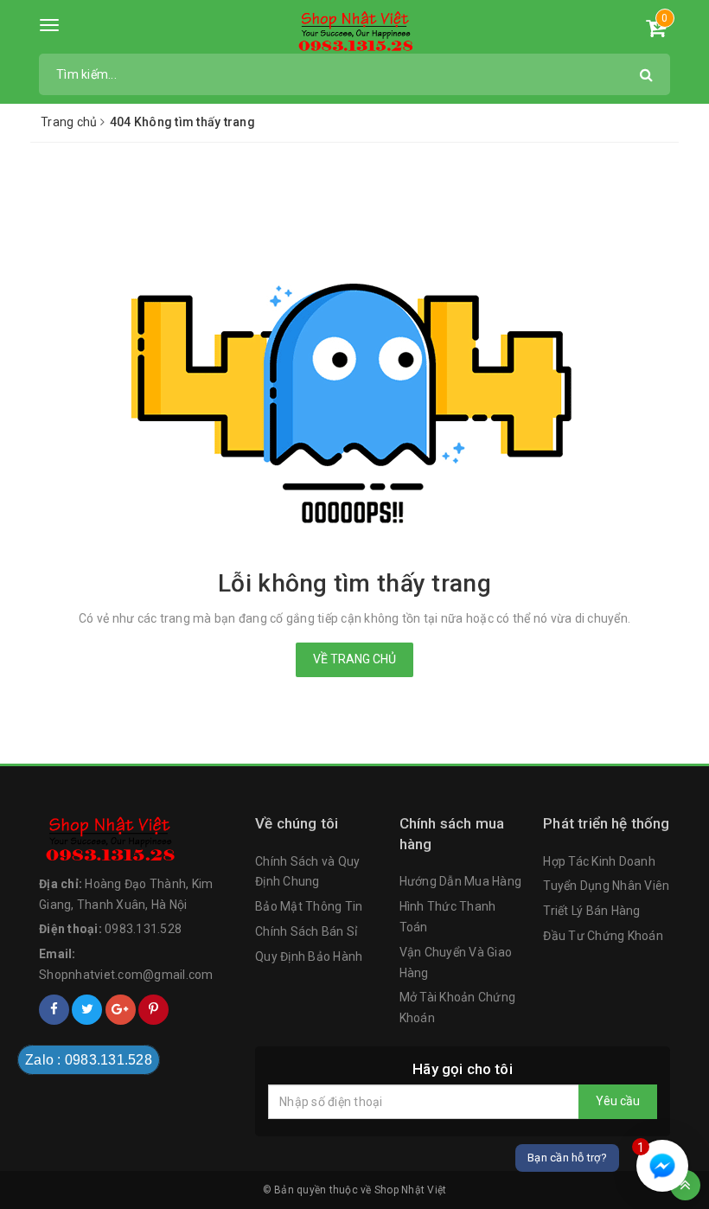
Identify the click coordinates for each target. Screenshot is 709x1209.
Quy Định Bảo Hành (308, 956)
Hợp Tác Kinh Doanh (599, 861)
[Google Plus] (120, 1010)
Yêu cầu (618, 1101)
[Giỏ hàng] (656, 31)
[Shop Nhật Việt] (355, 32)
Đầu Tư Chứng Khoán (603, 936)
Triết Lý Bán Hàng (591, 911)
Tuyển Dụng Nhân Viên (606, 885)
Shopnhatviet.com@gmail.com (126, 975)
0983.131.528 (143, 929)
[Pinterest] (153, 1010)
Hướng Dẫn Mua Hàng (460, 881)
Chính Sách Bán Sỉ (306, 931)
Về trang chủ (354, 659)
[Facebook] (54, 1010)
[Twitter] (87, 1010)
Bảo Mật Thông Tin (308, 906)
